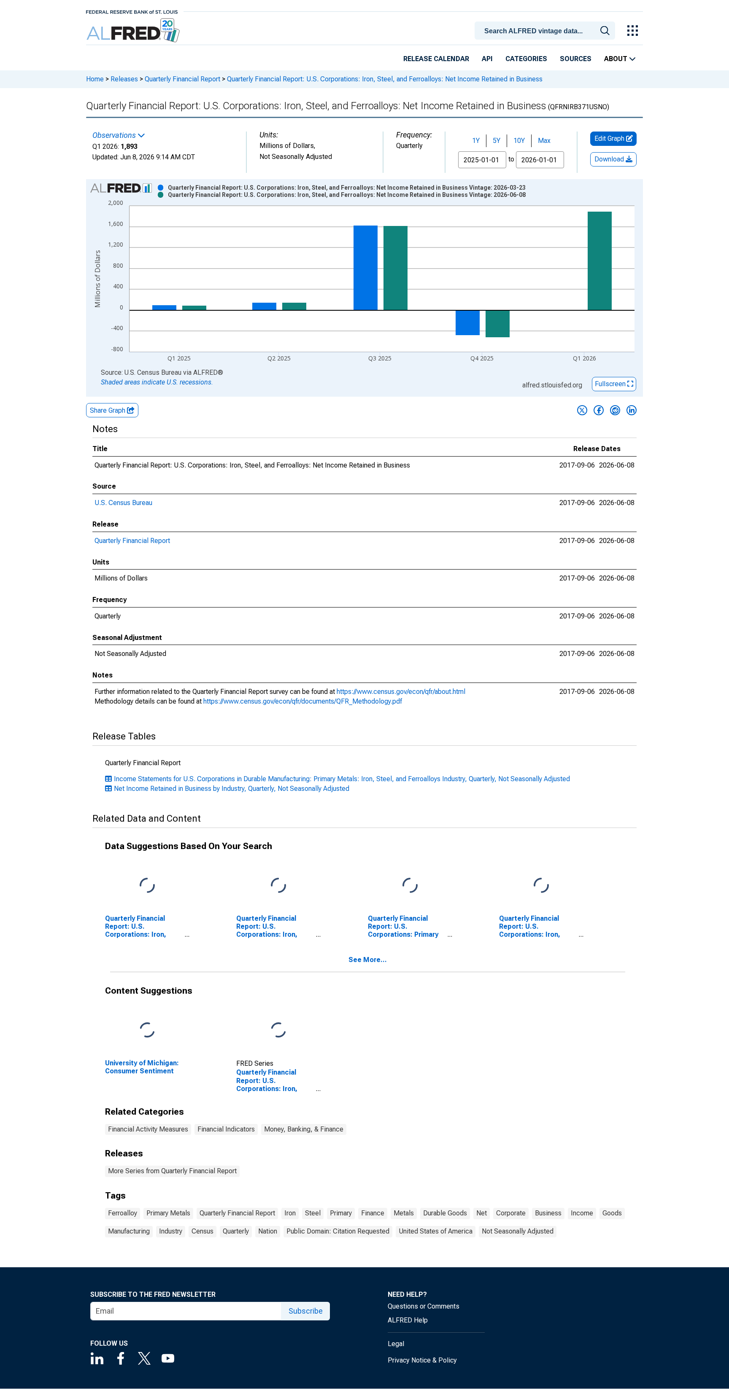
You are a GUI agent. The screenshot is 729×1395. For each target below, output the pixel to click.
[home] (134, 30)
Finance (372, 1213)
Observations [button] (115, 135)
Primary (341, 1213)
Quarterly (236, 1231)
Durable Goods (445, 1213)
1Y (476, 141)
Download (610, 159)
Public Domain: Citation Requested (337, 1231)
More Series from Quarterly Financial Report (172, 1171)
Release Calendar (436, 59)
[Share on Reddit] (615, 410)
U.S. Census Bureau (123, 503)
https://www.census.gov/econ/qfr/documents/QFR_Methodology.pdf (302, 701)
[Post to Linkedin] (631, 410)
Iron (290, 1213)
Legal (396, 1344)
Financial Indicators (226, 1129)
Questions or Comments (423, 1306)
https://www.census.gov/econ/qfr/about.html (401, 692)
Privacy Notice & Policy (422, 1360)
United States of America (435, 1231)
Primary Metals (168, 1213)
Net (481, 1213)
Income (582, 1213)
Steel (313, 1213)
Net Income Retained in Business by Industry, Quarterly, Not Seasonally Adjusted (231, 789)
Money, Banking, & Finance (303, 1129)
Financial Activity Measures (148, 1129)
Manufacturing (129, 1231)
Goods (612, 1213)
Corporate (511, 1213)
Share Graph (108, 410)
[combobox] (546, 30)
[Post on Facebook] (599, 410)
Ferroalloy (122, 1213)
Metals (404, 1213)
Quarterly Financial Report (182, 79)
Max (544, 141)
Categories (526, 59)
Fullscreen (611, 384)
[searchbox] (546, 31)
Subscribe (306, 1310)
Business (548, 1213)
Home (95, 79)
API (487, 59)
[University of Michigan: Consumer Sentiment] (147, 1030)
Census (202, 1231)
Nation (267, 1231)
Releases (124, 79)
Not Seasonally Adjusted (518, 1231)
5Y (496, 141)
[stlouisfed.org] (132, 11)
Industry (170, 1231)
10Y (519, 141)
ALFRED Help (408, 1320)
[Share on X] (582, 410)
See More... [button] (367, 960)
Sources (575, 59)
